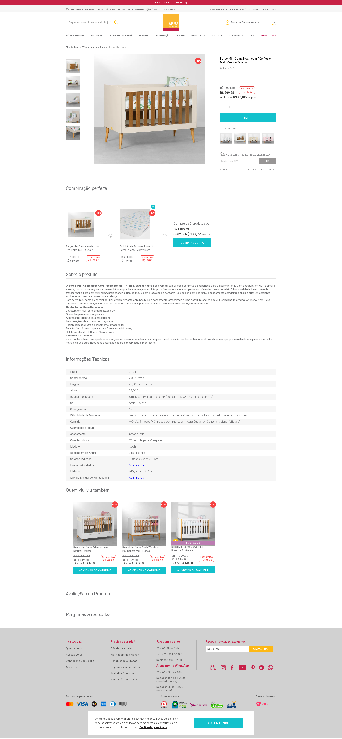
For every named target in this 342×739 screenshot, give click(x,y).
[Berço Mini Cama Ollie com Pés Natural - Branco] (95, 524)
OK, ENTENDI (218, 723)
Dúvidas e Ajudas (122, 648)
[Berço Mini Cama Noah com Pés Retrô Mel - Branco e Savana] (240, 143)
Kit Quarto (97, 35)
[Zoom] (73, 67)
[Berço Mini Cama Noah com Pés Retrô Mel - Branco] (226, 143)
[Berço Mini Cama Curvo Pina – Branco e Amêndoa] (193, 524)
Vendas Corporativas (124, 679)
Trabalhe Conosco (122, 673)
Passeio (143, 35)
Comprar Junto (192, 242)
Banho (181, 35)
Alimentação (162, 35)
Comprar (248, 118)
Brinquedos (198, 35)
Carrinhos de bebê (121, 35)
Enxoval (217, 35)
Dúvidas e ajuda (218, 9)
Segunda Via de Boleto (125, 667)
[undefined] (149, 109)
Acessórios (236, 35)
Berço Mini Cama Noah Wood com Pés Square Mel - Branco (141, 549)
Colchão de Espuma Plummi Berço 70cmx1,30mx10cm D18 (136, 248)
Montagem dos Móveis (125, 654)
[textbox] (93, 22)
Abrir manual (136, 465)
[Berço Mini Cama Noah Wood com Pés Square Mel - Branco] (144, 524)
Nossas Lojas (74, 654)
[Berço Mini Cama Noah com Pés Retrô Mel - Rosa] (268, 143)
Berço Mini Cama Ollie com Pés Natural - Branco (90, 549)
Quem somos (74, 648)
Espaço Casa (268, 35)
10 (226, 97)
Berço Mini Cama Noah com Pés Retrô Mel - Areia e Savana (82, 248)
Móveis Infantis (75, 35)
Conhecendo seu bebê (80, 660)
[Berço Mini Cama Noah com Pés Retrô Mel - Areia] (254, 143)
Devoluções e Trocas (124, 660)
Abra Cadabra (72, 47)
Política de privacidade (153, 727)
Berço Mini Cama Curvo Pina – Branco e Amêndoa (188, 548)
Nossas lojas (268, 9)
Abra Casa (72, 667)
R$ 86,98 (239, 97)
